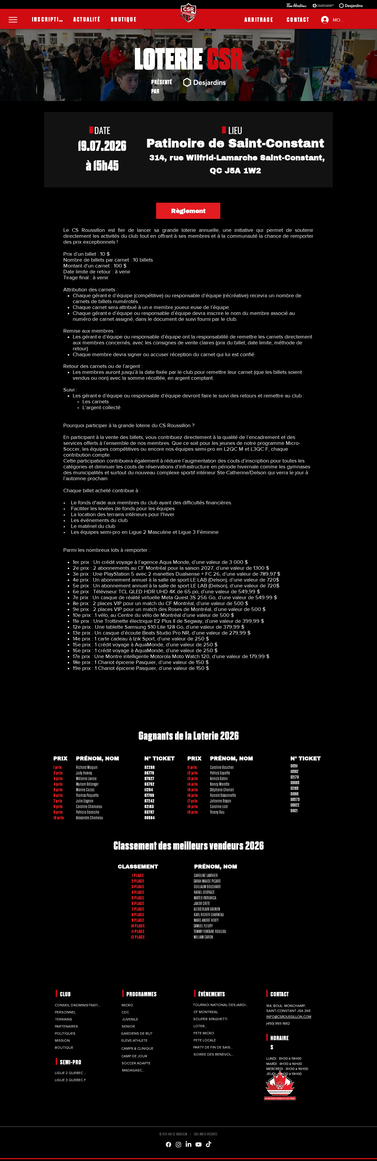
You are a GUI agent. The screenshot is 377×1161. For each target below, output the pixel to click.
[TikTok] (208, 1144)
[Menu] (12, 20)
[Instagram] (178, 1144)
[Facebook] (168, 1144)
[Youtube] (198, 1144)
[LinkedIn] (188, 1144)
